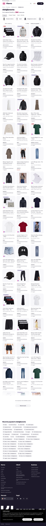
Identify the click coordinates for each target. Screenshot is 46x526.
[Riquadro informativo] (11, 23)
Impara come (21, 12)
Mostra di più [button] (23, 405)
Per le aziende (13, 0)
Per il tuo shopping (5, 0)
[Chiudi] (44, 510)
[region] (23, 515)
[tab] (4, 15)
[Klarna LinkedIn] (20, 498)
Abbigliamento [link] (14, 7)
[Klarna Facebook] (17, 498)
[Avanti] (42, 19)
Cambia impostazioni (8, 519)
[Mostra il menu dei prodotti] (42, 10)
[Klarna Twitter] (23, 498)
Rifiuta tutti (27, 519)
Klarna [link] (3, 7)
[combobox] (35, 24)
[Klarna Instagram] (26, 498)
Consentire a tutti (38, 519)
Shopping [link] (8, 7)
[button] (35, 3)
